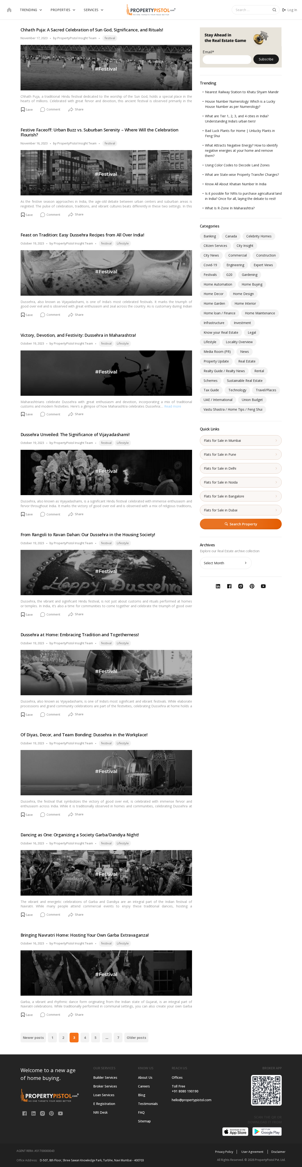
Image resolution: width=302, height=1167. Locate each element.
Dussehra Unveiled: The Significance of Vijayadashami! (75, 434)
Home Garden (214, 303)
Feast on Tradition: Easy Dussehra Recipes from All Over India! (82, 235)
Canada (231, 236)
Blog (141, 1095)
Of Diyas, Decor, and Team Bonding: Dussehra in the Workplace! (84, 734)
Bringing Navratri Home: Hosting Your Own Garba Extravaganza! (85, 935)
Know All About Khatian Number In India (235, 184)
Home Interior (245, 303)
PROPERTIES (60, 10)
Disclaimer (278, 1152)
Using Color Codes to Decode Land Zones (237, 165)
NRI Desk (100, 1112)
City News (211, 255)
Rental (259, 371)
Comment (53, 109)
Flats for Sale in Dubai (220, 510)
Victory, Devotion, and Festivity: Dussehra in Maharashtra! (78, 335)
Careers (144, 1086)
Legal (252, 332)
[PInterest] (52, 1113)
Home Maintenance (260, 313)
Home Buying (252, 284)
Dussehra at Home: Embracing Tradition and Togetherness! (80, 634)
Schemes (211, 380)
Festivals (210, 274)
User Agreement (252, 1152)
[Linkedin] (34, 1113)
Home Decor (213, 293)
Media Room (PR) (217, 351)
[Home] (9, 10)
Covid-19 (210, 265)
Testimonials (148, 1103)
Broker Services (105, 1086)
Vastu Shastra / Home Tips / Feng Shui (233, 409)
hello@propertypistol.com (190, 1100)
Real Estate (247, 361)
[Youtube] (60, 1113)
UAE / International (218, 399)
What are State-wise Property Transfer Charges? (242, 174)
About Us (145, 1077)
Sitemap (144, 1121)
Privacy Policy (224, 1152)
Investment (242, 322)
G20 (229, 274)
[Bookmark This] (27, 109)
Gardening (249, 274)
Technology (237, 390)
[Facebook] (25, 1113)
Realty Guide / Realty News (224, 371)
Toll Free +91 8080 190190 (185, 1088)
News (244, 351)
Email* (208, 52)
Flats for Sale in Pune (220, 454)
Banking (210, 236)
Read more (172, 406)
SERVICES (91, 10)
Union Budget (252, 399)
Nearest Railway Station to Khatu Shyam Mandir (242, 92)
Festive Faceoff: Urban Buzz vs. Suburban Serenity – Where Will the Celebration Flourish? (99, 132)
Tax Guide (211, 390)
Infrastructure (214, 322)
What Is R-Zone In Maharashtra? (230, 208)
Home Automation (218, 284)
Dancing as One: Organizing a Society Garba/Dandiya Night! (80, 835)
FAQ (141, 1112)
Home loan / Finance (219, 313)
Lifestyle (123, 243)
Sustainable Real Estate (245, 380)
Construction (266, 255)
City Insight (245, 245)
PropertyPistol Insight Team (76, 38)
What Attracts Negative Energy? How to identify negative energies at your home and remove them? (241, 150)
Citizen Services (215, 245)
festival (110, 38)
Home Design (243, 293)
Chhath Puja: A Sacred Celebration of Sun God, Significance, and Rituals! (92, 30)
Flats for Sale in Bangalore (224, 496)
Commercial (237, 255)
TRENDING (28, 10)
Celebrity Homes (259, 236)
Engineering (235, 265)
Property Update (216, 361)
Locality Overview (239, 342)
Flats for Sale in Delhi (220, 468)
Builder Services (105, 1077)
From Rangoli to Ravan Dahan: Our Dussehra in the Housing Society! (88, 534)
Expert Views (263, 265)
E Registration (104, 1103)
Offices (177, 1077)
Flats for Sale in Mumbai (222, 440)
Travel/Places (266, 390)
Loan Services (103, 1095)
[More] (71, 110)
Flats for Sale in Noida (221, 482)
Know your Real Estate (221, 332)
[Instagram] (43, 1113)
